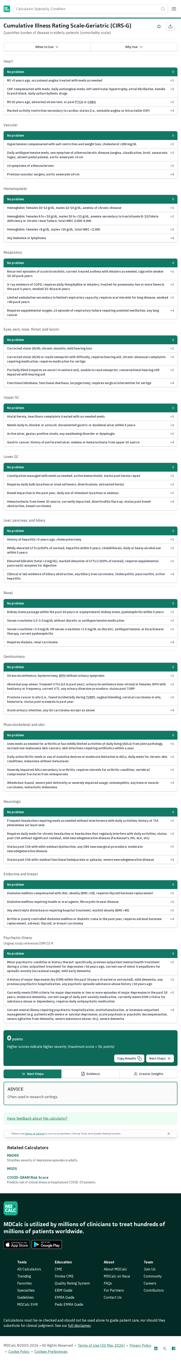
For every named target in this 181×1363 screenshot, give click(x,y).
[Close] (168, 1133)
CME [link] (58, 1269)
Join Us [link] (150, 1269)
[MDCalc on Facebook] (173, 1348)
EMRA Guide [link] (64, 1297)
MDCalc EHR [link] (27, 1304)
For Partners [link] (114, 1290)
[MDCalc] (7, 9)
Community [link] (153, 1276)
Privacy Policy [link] (140, 1345)
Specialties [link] (26, 1290)
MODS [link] (12, 1168)
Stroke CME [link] (64, 1276)
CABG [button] (91, 102)
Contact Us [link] (113, 1297)
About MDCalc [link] (115, 1269)
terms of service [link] (34, 1133)
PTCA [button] (79, 102)
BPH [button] (62, 676)
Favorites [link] (24, 1283)
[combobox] (91, 8)
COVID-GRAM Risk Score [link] (28, 1177)
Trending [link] (24, 1276)
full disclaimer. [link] (79, 1325)
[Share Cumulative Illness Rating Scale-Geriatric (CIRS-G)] (170, 26)
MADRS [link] (13, 1155)
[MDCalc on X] (165, 1348)
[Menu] (174, 8)
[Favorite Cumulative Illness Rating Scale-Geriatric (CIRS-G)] (159, 26)
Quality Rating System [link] (72, 1283)
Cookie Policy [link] (19, 1351)
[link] (17, 1244)
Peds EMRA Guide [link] (69, 1304)
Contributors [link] (154, 1290)
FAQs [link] (108, 1283)
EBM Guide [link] (63, 1290)
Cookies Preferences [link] (51, 1351)
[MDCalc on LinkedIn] (156, 1348)
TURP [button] (90, 697)
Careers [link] (150, 1283)
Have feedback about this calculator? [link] (37, 1118)
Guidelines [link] (25, 1297)
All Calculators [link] (29, 1269)
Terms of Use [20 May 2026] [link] (101, 1345)
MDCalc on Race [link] (117, 1276)
